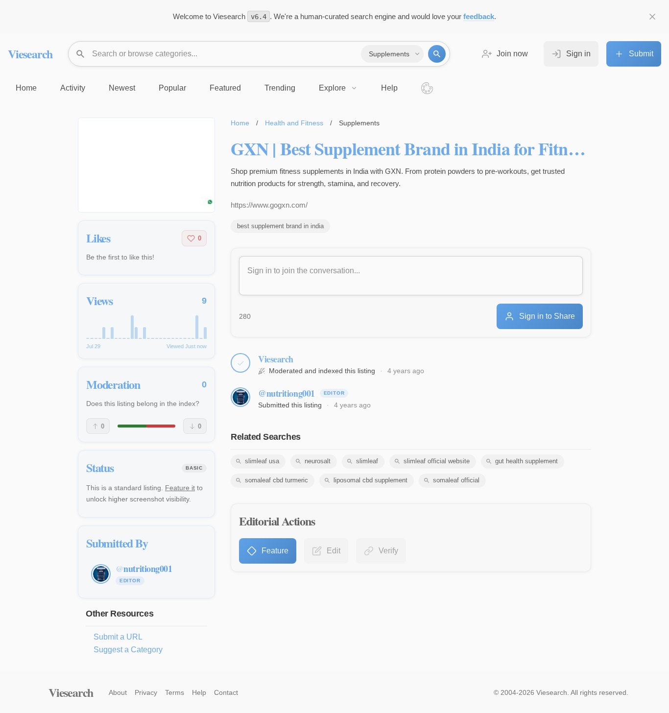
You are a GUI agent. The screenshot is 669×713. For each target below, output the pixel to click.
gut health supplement (526, 461)
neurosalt (318, 461)
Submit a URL (118, 637)
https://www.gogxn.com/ (269, 205)
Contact (226, 692)
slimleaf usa (262, 461)
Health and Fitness (294, 123)
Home (240, 123)
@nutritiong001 (286, 393)
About (118, 692)
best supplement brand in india (280, 226)
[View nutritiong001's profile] (240, 397)
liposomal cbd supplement (370, 480)
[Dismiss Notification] (652, 16)
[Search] (437, 54)
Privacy (146, 692)
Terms (174, 692)
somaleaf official (456, 480)
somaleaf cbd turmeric (276, 480)
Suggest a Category (128, 649)
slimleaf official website (437, 461)
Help (199, 692)
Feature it (180, 488)
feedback (478, 16)
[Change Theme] (427, 88)
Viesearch (30, 53)
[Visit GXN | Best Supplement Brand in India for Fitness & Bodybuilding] (146, 165)
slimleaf (367, 461)
